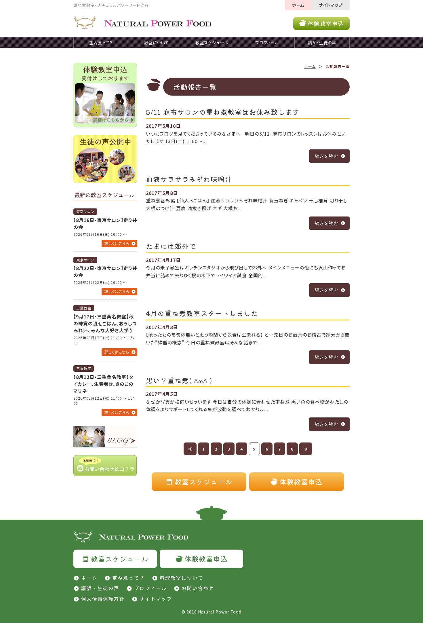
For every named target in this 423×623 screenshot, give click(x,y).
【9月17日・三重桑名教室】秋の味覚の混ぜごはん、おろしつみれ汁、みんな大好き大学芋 (104, 323)
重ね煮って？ (128, 577)
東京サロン (85, 211)
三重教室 (83, 307)
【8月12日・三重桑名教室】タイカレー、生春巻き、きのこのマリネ (103, 383)
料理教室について (181, 577)
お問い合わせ (197, 588)
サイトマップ (330, 5)
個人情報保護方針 (103, 598)
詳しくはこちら (116, 243)
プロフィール (150, 588)
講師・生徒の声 (100, 588)
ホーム (298, 5)
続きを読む (326, 156)
